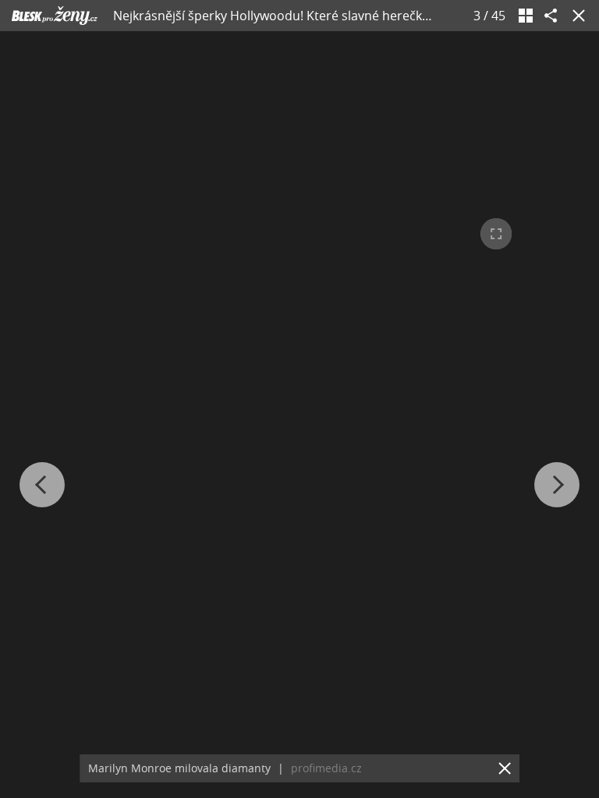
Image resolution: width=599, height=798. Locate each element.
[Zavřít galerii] (575, 15)
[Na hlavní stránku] (54, 15)
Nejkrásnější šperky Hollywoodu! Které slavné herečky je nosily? (298, 15)
